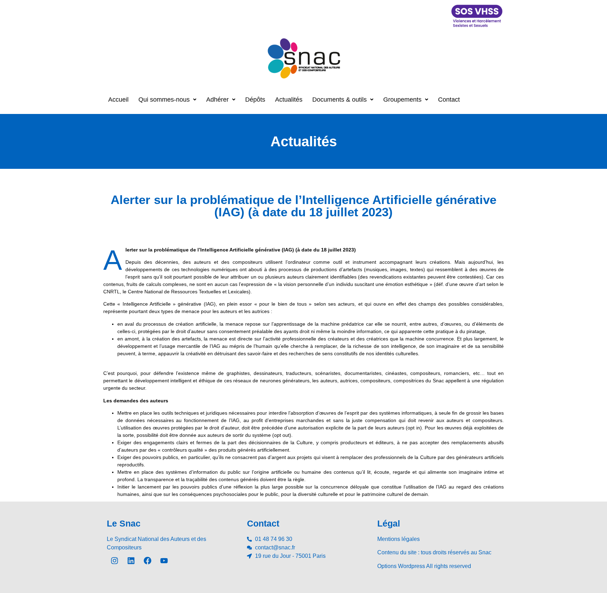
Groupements (402, 99)
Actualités (288, 99)
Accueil (118, 99)
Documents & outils (339, 99)
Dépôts (255, 99)
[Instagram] (114, 560)
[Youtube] (164, 560)
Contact (449, 99)
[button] (167, 99)
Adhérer (217, 99)
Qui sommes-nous (164, 99)
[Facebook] (147, 560)
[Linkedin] (131, 560)
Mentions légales (398, 539)
